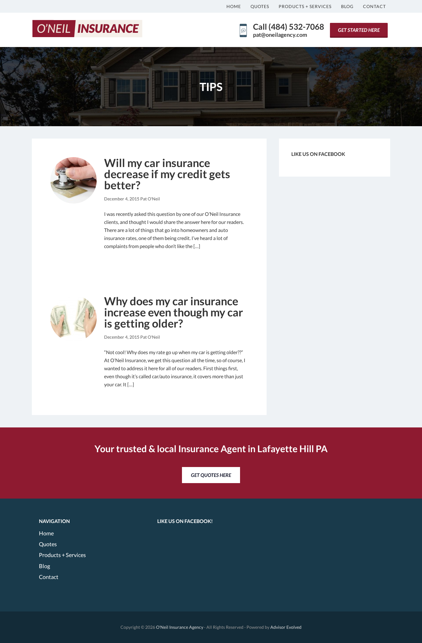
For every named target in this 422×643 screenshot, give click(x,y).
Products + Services (62, 554)
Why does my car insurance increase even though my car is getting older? (173, 312)
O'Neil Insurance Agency (179, 627)
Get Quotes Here (211, 475)
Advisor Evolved (286, 627)
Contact (48, 576)
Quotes (48, 544)
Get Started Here (359, 30)
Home (46, 533)
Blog (44, 566)
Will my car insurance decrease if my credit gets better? (167, 174)
